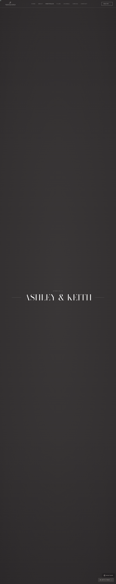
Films (59, 3)
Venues (75, 3)
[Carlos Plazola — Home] (10, 3)
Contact (84, 3)
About (40, 3)
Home (33, 3)
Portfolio (50, 3)
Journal (67, 3)
